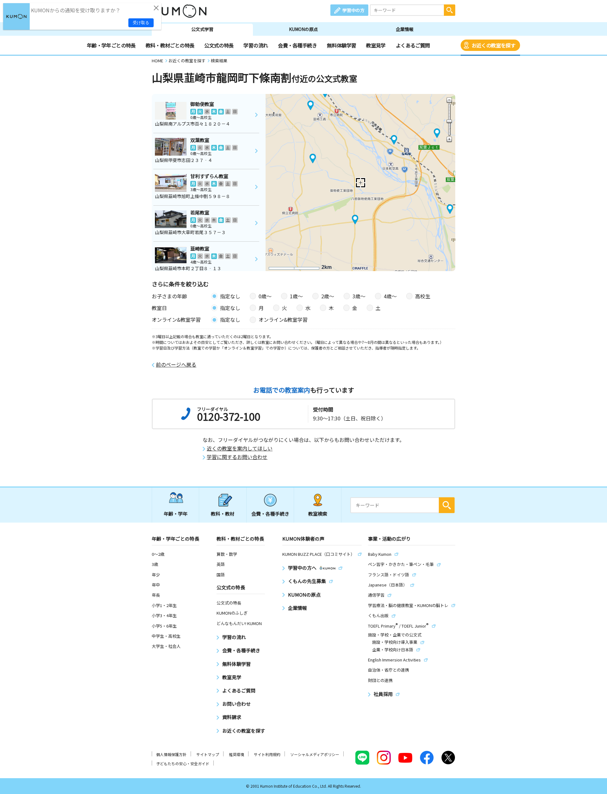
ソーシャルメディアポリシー (314, 754)
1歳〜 (296, 296)
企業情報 (405, 29)
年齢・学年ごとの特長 (111, 45)
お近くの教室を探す (493, 45)
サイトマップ (207, 754)
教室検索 (317, 513)
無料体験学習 (341, 45)
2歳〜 (327, 296)
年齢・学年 (175, 513)
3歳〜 (359, 296)
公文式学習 (202, 29)
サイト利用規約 (267, 754)
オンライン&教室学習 (283, 319)
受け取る (141, 22)
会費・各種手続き (297, 45)
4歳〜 (390, 296)
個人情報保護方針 (171, 754)
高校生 (422, 296)
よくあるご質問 (413, 45)
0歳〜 (265, 296)
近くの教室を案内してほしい (240, 448)
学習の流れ (255, 45)
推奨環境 (236, 754)
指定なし (230, 296)
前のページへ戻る (176, 364)
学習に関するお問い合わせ (237, 457)
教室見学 (375, 45)
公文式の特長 (218, 45)
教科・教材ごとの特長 (170, 45)
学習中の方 (353, 10)
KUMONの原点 (303, 29)
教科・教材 (223, 513)
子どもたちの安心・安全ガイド (182, 763)
